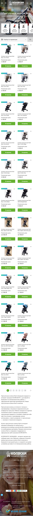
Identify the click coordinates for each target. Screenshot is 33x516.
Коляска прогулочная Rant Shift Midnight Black (24, 201)
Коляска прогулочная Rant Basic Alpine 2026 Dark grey (24, 229)
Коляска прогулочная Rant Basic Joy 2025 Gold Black (7, 345)
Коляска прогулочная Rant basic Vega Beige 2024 (7, 287)
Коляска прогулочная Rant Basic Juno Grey (24, 85)
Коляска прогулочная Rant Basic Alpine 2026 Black (7, 258)
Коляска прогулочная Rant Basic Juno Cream (24, 57)
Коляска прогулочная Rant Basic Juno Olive (7, 85)
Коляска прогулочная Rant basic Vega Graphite (7, 316)
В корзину (8, 66)
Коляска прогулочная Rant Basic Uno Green (7, 57)
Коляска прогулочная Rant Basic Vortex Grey (24, 172)
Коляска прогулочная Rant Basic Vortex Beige (24, 143)
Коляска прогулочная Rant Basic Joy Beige (24, 345)
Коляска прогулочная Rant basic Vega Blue (24, 316)
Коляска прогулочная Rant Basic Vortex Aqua (7, 172)
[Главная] (2, 8)
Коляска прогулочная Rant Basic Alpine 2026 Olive (7, 229)
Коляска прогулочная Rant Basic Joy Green (7, 374)
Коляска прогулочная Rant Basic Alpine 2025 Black (24, 258)
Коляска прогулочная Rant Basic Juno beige (7, 114)
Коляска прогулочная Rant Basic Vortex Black (7, 201)
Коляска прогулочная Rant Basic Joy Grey (24, 374)
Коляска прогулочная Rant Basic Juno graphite (24, 114)
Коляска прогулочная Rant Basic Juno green (7, 143)
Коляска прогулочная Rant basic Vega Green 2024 (24, 287)
